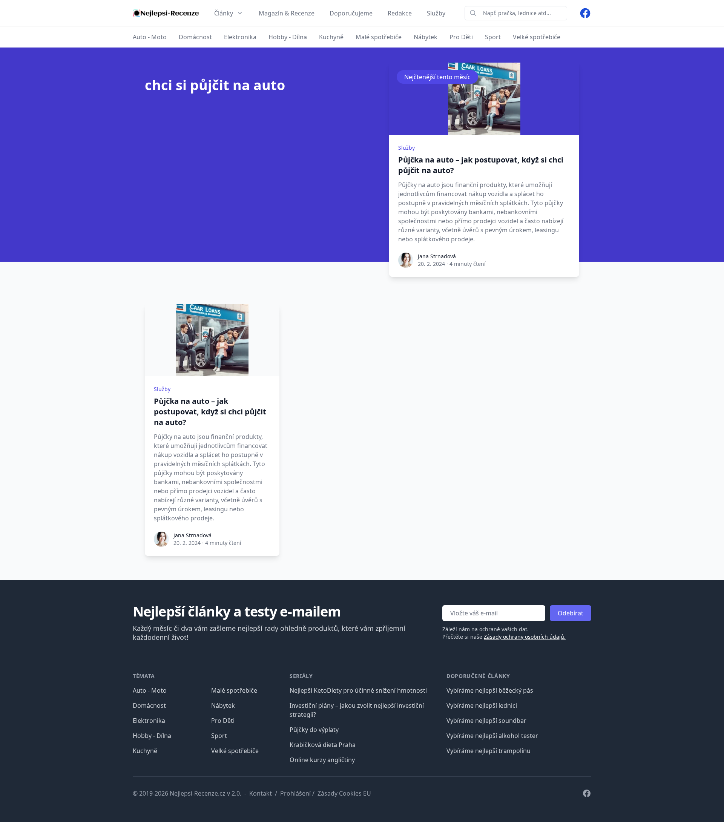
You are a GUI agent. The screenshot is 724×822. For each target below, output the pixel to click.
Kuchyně (145, 751)
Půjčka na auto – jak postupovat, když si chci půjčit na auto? (480, 165)
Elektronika (149, 720)
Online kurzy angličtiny (322, 760)
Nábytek (223, 705)
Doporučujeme (351, 13)
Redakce (400, 13)
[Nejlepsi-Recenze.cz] (166, 13)
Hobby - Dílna (152, 736)
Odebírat (570, 613)
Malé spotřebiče (234, 690)
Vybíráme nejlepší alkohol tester (492, 736)
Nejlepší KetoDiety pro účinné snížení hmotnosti (358, 690)
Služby (436, 13)
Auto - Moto (150, 690)
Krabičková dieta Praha (323, 745)
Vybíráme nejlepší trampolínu (488, 751)
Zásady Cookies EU (344, 793)
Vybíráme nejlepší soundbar (486, 720)
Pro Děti (223, 720)
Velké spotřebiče (235, 751)
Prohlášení (295, 793)
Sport (219, 736)
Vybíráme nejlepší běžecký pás (489, 690)
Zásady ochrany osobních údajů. (525, 636)
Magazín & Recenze (286, 13)
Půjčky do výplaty (314, 729)
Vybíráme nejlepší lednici (481, 705)
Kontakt (260, 793)
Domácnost (149, 705)
